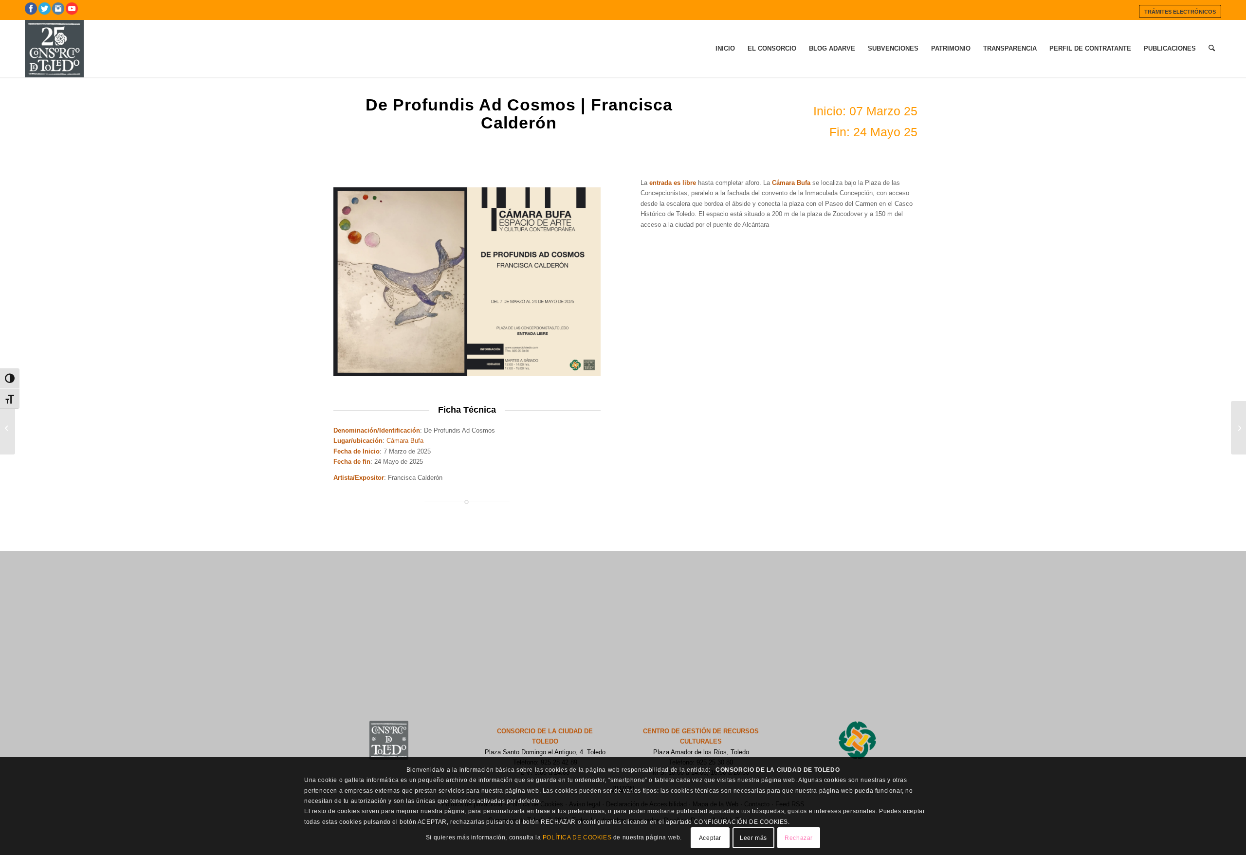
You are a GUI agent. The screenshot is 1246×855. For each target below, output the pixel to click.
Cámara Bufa (404, 440)
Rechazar (799, 838)
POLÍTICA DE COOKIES (577, 837)
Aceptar (710, 838)
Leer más (753, 838)
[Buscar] (1211, 48)
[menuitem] (1180, 11)
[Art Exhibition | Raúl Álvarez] (7, 428)
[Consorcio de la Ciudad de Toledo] (54, 48)
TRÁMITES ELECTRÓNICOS (1180, 12)
